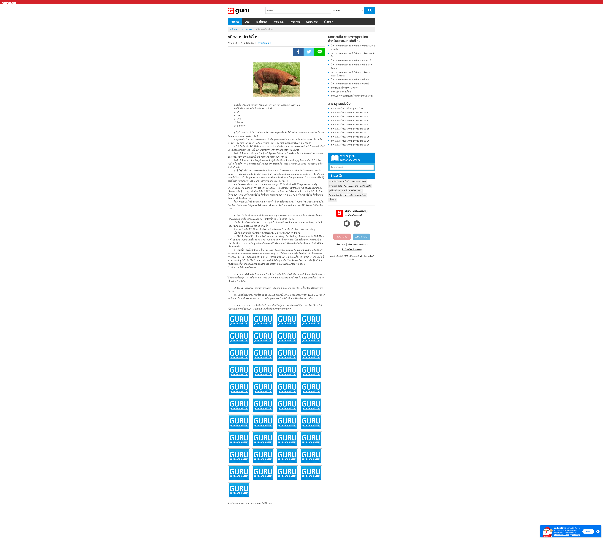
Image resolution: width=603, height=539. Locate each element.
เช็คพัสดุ (332, 200)
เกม (357, 186)
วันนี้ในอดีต (261, 22)
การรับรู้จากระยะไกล (341, 91)
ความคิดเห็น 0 (264, 43)
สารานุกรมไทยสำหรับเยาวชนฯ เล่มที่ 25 (350, 136)
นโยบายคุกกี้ (576, 535)
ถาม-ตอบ (295, 22)
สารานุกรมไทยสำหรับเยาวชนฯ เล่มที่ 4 (349, 116)
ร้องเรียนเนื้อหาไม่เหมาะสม (351, 249)
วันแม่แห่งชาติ (335, 195)
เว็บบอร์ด (328, 22)
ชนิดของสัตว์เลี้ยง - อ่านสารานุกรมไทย (244, 11)
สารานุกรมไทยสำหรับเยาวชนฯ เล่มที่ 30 (350, 144)
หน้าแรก (235, 22)
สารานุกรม (279, 22)
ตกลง (588, 531)
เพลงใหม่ (352, 190)
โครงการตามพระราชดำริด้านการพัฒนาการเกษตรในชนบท (352, 74)
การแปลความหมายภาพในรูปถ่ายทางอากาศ (352, 95)
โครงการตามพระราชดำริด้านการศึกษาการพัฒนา (351, 66)
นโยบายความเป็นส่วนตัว (561, 535)
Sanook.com (9, 2)
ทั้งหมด (336, 10)
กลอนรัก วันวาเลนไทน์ (339, 181)
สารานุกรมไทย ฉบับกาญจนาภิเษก (347, 108)
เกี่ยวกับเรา (340, 244)
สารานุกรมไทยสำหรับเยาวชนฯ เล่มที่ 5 (349, 120)
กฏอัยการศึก (365, 186)
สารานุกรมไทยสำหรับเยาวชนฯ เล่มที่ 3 (349, 112)
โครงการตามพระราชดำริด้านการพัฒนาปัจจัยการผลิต (353, 47)
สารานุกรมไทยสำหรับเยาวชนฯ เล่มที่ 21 (350, 132)
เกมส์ (344, 190)
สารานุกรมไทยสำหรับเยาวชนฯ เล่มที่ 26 (350, 141)
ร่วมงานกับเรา (361, 237)
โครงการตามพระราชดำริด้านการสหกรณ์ (351, 60)
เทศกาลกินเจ (361, 195)
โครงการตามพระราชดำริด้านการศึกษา (350, 79)
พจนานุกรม (312, 22)
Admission (348, 186)
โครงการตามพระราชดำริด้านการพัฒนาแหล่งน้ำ (353, 55)
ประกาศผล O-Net (358, 181)
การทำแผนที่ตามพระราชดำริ (345, 87)
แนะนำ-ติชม (342, 237)
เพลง (360, 190)
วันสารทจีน (348, 195)
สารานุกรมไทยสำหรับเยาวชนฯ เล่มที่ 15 (350, 128)
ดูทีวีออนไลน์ (334, 190)
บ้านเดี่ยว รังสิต (335, 186)
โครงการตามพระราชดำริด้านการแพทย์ (350, 83)
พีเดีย (247, 22)
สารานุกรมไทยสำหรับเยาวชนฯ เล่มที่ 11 (350, 124)
